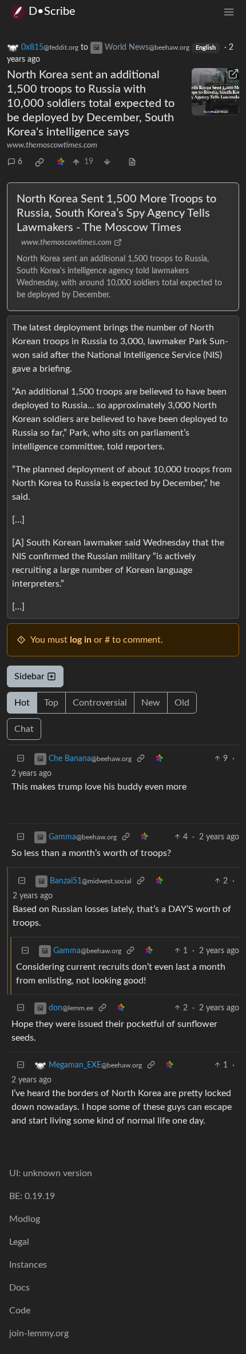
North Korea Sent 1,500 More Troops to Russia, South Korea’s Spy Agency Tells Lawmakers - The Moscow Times (116, 213)
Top (51, 702)
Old (181, 702)
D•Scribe (52, 11)
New (150, 702)
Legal (19, 1242)
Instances (28, 1264)
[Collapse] (20, 759)
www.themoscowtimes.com (52, 145)
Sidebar (29, 676)
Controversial (100, 702)
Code (19, 1310)
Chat (24, 729)
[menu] (229, 11)
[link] (39, 162)
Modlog (24, 1219)
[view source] (132, 162)
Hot (22, 702)
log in (81, 639)
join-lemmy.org (39, 1333)
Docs (19, 1287)
